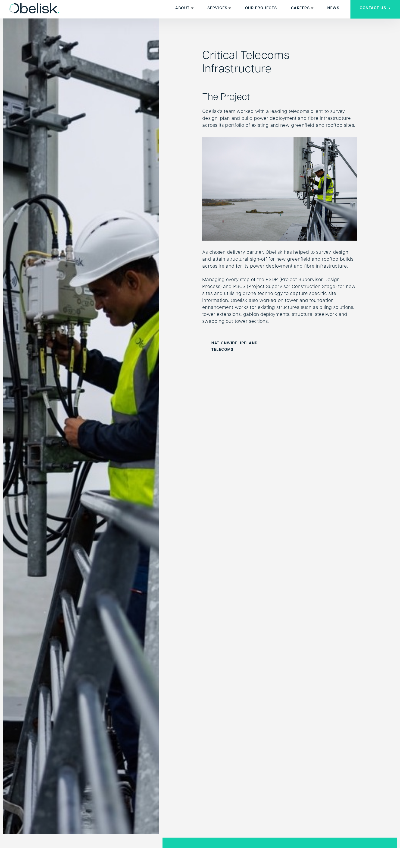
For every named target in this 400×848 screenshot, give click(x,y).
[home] (34, 8)
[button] (184, 8)
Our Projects (261, 8)
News (333, 8)
